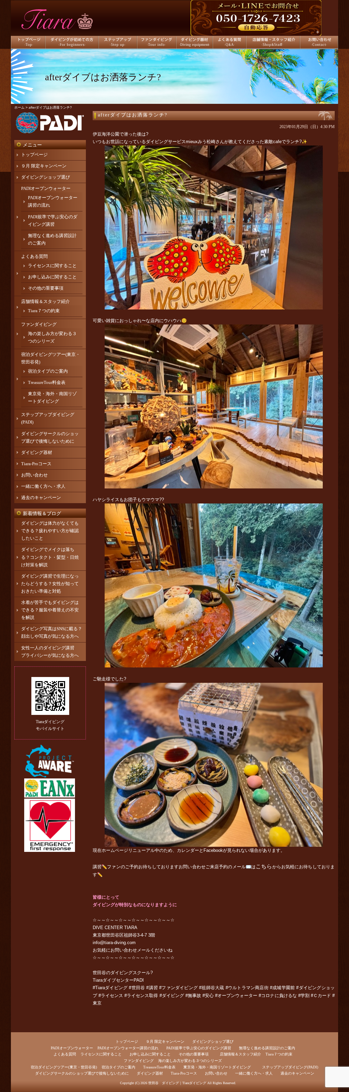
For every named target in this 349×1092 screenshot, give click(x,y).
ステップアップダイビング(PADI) (290, 1067)
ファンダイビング (39, 324)
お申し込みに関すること (52, 276)
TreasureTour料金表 (46, 382)
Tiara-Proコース (36, 463)
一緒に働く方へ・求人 (43, 486)
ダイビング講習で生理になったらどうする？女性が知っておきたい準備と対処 (50, 583)
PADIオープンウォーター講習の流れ (127, 1048)
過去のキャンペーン (41, 497)
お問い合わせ (34, 475)
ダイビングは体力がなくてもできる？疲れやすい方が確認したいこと (50, 531)
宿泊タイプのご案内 (48, 371)
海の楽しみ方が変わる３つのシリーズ (190, 1061)
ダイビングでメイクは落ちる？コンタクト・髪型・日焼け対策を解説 (50, 557)
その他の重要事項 (45, 288)
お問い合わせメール (130, 950)
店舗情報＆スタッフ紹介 (45, 301)
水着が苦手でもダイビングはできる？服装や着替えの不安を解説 (50, 610)
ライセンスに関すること (52, 265)
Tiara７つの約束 (44, 310)
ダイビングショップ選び (45, 177)
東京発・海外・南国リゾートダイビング (217, 1067)
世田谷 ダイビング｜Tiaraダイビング (177, 1083)
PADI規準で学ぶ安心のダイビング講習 (198, 1048)
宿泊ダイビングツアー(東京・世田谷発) (64, 1067)
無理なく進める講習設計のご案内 (267, 1048)
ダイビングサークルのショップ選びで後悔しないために (82, 1073)
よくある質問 (34, 256)
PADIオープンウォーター (46, 188)
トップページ (34, 154)
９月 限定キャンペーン (43, 165)
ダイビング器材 (36, 452)
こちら (264, 866)
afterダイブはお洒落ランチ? (132, 115)
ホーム (19, 107)
